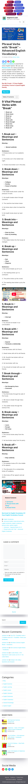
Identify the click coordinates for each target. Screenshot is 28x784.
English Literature (7, 693)
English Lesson (7, 690)
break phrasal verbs (19, 521)
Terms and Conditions (11, 779)
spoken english (14, 525)
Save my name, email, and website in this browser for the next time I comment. (14, 574)
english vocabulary (17, 523)
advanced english (8, 521)
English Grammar (7, 684)
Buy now (14, 611)
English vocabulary (8, 64)
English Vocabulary (9, 519)
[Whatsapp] (13, 61)
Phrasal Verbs (11, 507)
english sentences (6, 523)
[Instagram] (8, 61)
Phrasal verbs (6, 68)
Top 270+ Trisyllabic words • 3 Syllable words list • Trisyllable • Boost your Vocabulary (14, 637)
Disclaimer (19, 779)
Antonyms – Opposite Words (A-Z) (13, 527)
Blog (4, 680)
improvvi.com (12, 18)
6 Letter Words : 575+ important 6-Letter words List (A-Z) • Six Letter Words (13, 654)
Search (4, 620)
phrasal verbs (5, 525)
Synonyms (9, 501)
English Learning (7, 687)
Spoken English (7, 705)
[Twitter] (11, 61)
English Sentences (8, 696)
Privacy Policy (20, 777)
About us (7, 777)
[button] (20, 22)
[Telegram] (6, 61)
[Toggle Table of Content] (16, 97)
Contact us (12, 777)
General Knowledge (8, 702)
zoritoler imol (5, 635)
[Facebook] (3, 61)
